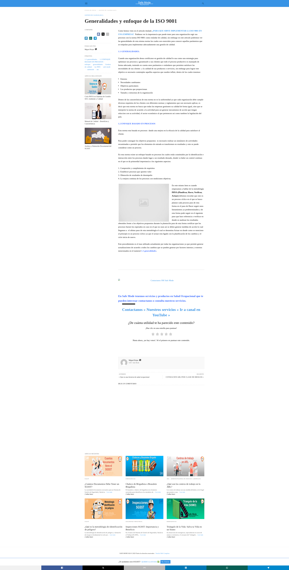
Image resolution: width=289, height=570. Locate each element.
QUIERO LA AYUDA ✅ (150, 562)
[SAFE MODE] (144, 3)
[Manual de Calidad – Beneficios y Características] (98, 111)
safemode (90, 69)
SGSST (87, 478)
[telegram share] (95, 38)
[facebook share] (98, 34)
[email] (144, 567)
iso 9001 (97, 67)
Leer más (109, 492)
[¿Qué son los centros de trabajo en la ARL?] (185, 466)
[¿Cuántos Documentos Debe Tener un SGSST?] (103, 466)
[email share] (107, 34)
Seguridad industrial (134, 521)
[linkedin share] (86, 38)
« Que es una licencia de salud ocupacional (134, 377)
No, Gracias (165, 562)
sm (98, 69)
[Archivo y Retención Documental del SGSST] (98, 136)
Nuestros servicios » (163, 310)
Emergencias (131, 478)
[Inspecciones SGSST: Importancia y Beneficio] (144, 508)
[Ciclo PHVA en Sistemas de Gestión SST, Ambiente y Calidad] (98, 86)
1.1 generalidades (91, 59)
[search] (203, 3)
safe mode (106, 67)
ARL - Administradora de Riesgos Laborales (184, 478)
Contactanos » (134, 310)
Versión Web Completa (162, 553)
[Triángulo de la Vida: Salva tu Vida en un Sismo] (185, 508)
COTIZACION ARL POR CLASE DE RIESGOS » (185, 377)
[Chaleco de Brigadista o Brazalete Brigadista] (144, 466)
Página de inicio (90, 10)
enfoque (87, 64)
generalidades (98, 64)
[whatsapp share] (90, 38)
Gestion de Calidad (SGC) (108, 10)
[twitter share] (103, 34)
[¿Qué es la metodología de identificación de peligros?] (103, 508)
